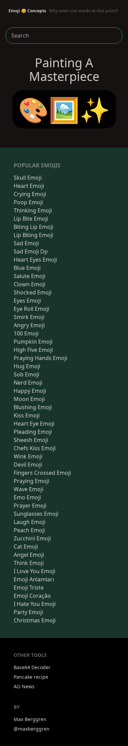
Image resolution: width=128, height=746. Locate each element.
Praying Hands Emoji (40, 358)
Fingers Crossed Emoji (42, 472)
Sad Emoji (26, 243)
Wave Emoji (28, 489)
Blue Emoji (27, 268)
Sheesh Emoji (31, 440)
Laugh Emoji (29, 522)
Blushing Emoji (33, 407)
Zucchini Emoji (32, 538)
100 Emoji (26, 333)
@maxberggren (31, 729)
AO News (24, 686)
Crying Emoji (30, 194)
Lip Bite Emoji (31, 218)
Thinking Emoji (33, 210)
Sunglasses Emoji (36, 513)
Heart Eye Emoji (34, 423)
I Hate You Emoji (35, 604)
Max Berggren (30, 719)
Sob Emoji (26, 374)
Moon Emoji (29, 399)
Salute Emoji (29, 276)
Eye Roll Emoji (31, 309)
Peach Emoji (29, 530)
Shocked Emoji (33, 292)
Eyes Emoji (27, 300)
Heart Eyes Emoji (35, 259)
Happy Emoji (30, 391)
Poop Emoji (28, 202)
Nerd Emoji (28, 382)
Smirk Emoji (29, 317)
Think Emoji (29, 563)
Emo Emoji (27, 497)
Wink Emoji (28, 456)
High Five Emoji (33, 350)
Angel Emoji (29, 554)
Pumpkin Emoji (33, 341)
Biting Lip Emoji (33, 227)
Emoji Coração (32, 595)
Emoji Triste (29, 587)
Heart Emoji (29, 186)
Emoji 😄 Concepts (63, 11)
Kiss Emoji (27, 415)
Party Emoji (28, 612)
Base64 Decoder (32, 667)
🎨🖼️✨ (64, 109)
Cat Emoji (26, 546)
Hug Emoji (27, 366)
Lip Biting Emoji (33, 235)
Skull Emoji (28, 177)
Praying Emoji (31, 481)
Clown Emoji (29, 284)
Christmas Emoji (35, 620)
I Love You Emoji (34, 571)
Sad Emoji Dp (31, 251)
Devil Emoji (28, 464)
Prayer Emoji (30, 505)
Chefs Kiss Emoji (35, 448)
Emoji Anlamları (34, 579)
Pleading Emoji (33, 432)
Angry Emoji (29, 325)
